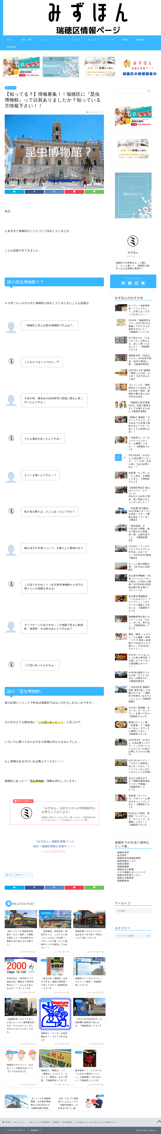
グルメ (43, 40)
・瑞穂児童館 (122, 864)
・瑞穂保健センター (125, 861)
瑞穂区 (10, 875)
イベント (59, 40)
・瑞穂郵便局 (122, 881)
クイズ (110, 40)
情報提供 (11, 47)
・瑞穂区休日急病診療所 (128, 858)
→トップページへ (54, 851)
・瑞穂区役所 (122, 852)
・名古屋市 (121, 855)
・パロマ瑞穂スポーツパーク (130, 872)
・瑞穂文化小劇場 (124, 869)
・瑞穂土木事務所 (124, 878)
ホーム (10, 40)
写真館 (125, 40)
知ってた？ (93, 40)
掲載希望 (140, 40)
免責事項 (35, 1130)
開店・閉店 (27, 40)
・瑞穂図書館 (122, 866)
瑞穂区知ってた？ (24, 875)
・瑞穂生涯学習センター (128, 875)
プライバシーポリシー (16, 1130)
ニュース (76, 40)
